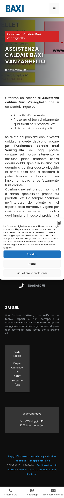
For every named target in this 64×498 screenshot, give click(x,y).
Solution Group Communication (37, 469)
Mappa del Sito (40, 460)
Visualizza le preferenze (32, 273)
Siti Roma (32, 474)
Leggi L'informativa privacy (26, 456)
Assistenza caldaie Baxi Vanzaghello (24, 36)
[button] (59, 222)
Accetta (32, 254)
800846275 (36, 286)
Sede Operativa (32, 413)
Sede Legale (17, 354)
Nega (32, 263)
